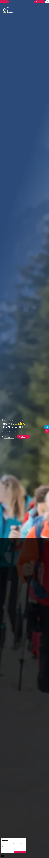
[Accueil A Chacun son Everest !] (8, 9)
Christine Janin (12, 419)
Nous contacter (47, 1)
